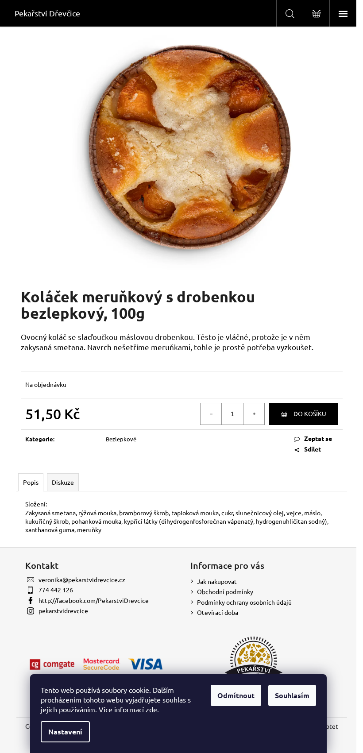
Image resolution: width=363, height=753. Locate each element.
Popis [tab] (31, 482)
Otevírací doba (217, 612)
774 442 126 (56, 590)
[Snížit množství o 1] (211, 414)
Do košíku (309, 413)
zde (151, 709)
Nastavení (65, 731)
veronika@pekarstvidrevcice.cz (82, 579)
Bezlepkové (121, 439)
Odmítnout (236, 695)
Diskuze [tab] (63, 482)
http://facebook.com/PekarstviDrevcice (94, 600)
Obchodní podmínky (225, 591)
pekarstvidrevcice (63, 610)
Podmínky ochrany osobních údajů (244, 602)
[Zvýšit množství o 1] (253, 414)
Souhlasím (292, 695)
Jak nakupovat (217, 581)
